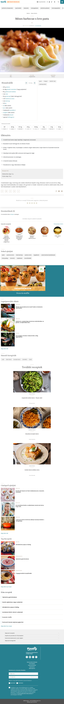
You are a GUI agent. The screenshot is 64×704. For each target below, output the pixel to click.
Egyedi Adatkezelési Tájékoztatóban (25, 693)
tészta (28, 13)
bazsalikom (12, 110)
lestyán (11, 115)
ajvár (3, 255)
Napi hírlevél (13, 682)
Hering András (32, 403)
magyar (45, 81)
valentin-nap (52, 81)
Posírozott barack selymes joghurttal (12, 622)
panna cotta (28, 255)
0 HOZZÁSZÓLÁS (38, 25)
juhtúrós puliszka (45, 8)
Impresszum (32, 666)
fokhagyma (11, 117)
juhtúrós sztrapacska (7, 8)
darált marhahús (11, 89)
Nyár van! (18, 318)
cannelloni (24, 359)
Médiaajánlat (32, 668)
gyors (40, 81)
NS (32, 22)
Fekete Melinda (32, 439)
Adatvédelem (32, 663)
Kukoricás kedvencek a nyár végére (14, 638)
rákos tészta (8, 359)
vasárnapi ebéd (42, 84)
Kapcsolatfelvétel (32, 665)
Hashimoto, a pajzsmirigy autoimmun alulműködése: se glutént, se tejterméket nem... (30, 322)
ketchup (7, 101)
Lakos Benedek (32, 475)
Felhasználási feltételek (32, 662)
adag (31, 83)
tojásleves (19, 258)
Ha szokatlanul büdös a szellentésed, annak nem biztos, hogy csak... (30, 506)
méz (6, 94)
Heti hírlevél (20, 682)
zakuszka (26, 8)
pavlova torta (10, 255)
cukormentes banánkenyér (48, 255)
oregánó (5, 112)
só (3, 105)
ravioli (30, 359)
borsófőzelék (27, 258)
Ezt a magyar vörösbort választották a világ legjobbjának (27, 336)
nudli (3, 359)
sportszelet (18, 8)
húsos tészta (34, 13)
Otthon (17, 333)
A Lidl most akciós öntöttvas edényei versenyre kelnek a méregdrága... (30, 520)
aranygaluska (34, 8)
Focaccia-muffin (7, 617)
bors (4, 108)
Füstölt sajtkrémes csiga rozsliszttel (12, 602)
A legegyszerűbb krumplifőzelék (24, 573)
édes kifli (17, 541)
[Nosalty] (3, 2)
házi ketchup (19, 255)
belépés (12, 214)
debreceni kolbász (11, 91)
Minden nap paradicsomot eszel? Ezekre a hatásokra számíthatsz (29, 307)
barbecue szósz (9, 98)
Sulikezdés (18, 304)
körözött (12, 258)
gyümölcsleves (19, 556)
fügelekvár (36, 255)
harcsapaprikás (56, 8)
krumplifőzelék (19, 570)
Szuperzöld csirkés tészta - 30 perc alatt (32, 398)
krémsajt (8, 96)
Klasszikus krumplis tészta (32, 434)
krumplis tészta (17, 359)
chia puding (5, 258)
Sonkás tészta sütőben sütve (32, 470)
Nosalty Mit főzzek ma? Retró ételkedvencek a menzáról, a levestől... (30, 491)
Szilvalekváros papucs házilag (23, 544)
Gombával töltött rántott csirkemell (12, 612)
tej (5, 103)
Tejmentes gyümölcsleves (22, 559)
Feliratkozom (33, 677)
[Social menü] (49, 2)
